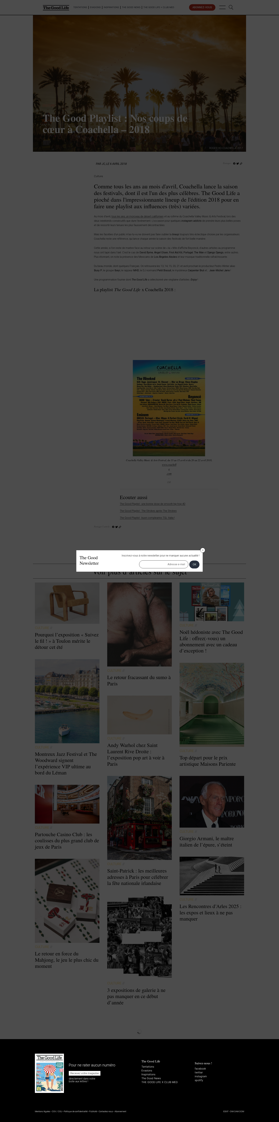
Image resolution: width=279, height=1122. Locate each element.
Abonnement (120, 1111)
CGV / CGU (57, 1111)
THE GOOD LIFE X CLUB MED (159, 1082)
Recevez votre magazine (84, 1073)
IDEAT (225, 1111)
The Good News (151, 1078)
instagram (201, 1076)
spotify (199, 1080)
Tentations (147, 1066)
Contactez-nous (106, 1111)
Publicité (93, 1111)
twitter (199, 1072)
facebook (200, 1068)
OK (194, 564)
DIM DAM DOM (237, 1111)
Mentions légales (42, 1111)
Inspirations (148, 1074)
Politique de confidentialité (76, 1111)
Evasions (146, 1070)
